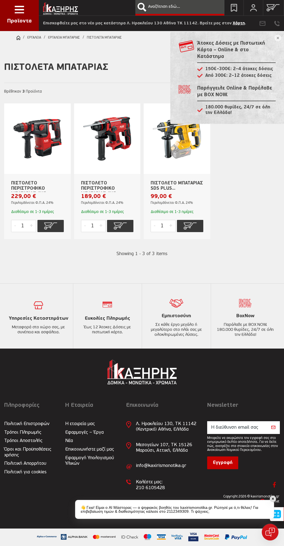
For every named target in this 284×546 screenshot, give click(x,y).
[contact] (262, 23)
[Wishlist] (234, 8)
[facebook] (274, 484)
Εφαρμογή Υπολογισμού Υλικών (89, 461)
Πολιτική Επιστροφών (26, 423)
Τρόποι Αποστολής (23, 440)
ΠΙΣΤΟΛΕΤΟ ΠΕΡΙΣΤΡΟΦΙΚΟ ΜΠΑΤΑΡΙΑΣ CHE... (30, 186)
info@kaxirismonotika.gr (161, 465)
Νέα (69, 440)
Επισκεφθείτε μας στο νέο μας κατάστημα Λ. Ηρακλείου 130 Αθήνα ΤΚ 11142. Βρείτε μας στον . (144, 23)
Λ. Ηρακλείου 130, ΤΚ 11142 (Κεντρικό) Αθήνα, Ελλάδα (166, 426)
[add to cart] (50, 226)
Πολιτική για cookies (25, 472)
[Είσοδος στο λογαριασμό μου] (253, 8)
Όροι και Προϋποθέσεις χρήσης (27, 452)
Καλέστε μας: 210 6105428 (150, 485)
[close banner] (278, 38)
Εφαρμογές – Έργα (84, 432)
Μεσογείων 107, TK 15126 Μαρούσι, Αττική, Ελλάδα (164, 448)
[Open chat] (270, 532)
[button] (142, 7)
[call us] (277, 23)
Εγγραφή (222, 463)
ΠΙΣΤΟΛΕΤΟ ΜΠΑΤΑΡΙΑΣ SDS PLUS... (177, 186)
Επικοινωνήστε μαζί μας (89, 449)
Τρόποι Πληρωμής (22, 432)
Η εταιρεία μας (80, 423)
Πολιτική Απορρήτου (25, 463)
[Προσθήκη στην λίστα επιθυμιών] (64, 116)
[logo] (60, 7)
